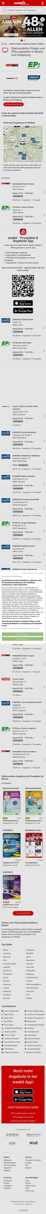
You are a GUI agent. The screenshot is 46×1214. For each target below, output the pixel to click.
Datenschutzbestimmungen (32, 573)
